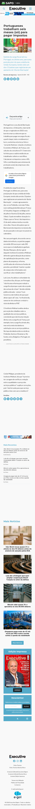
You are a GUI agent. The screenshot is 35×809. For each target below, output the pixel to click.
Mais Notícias (17, 643)
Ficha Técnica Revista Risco (17, 767)
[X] (8, 79)
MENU (18, 3)
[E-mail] (17, 79)
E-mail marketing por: (17, 789)
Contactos (17, 785)
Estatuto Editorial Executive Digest (17, 772)
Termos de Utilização (17, 780)
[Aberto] (30, 8)
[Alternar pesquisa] (4, 9)
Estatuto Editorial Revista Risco (17, 774)
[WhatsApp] (14, 79)
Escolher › (10, 181)
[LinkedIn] (11, 79)
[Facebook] (5, 79)
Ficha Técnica (17, 765)
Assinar (17, 690)
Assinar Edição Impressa (17, 776)
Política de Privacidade (17, 782)
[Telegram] (21, 398)
